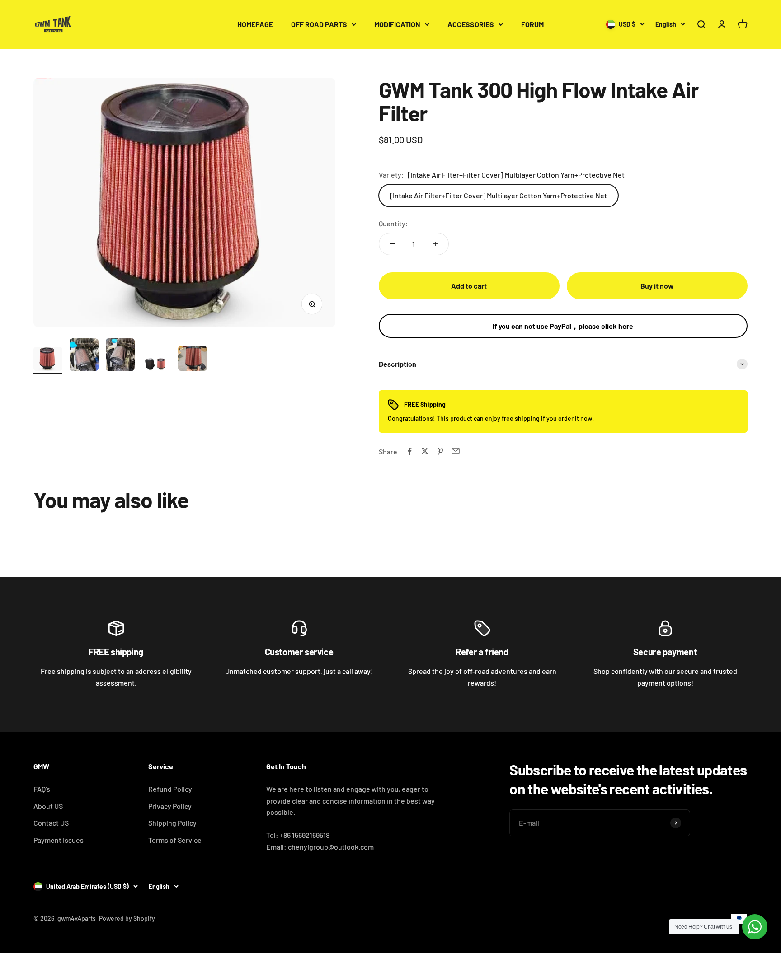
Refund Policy (170, 789)
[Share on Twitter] (425, 451)
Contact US (51, 822)
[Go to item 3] (120, 356)
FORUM (532, 24)
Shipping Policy (172, 822)
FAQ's (41, 789)
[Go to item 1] (47, 360)
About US (48, 806)
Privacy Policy (170, 806)
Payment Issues (58, 840)
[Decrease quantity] (392, 244)
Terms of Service (175, 840)
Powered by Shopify (127, 918)
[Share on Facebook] (409, 451)
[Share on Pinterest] (440, 451)
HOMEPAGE (255, 24)
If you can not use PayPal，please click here (563, 326)
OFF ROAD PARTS (319, 24)
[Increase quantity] (435, 244)
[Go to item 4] (156, 365)
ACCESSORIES (470, 24)
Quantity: (393, 223)
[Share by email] (455, 451)
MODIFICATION (397, 24)
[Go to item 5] (192, 360)
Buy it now (657, 285)
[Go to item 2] (84, 356)
